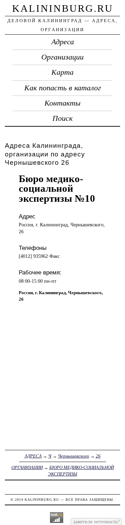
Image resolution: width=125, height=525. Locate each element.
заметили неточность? (96, 521)
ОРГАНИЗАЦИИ (27, 467)
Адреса (62, 42)
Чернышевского (73, 456)
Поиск (62, 118)
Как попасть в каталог (62, 88)
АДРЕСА (33, 456)
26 (98, 456)
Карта (62, 72)
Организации (62, 57)
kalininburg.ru (62, 8)
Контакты (62, 103)
